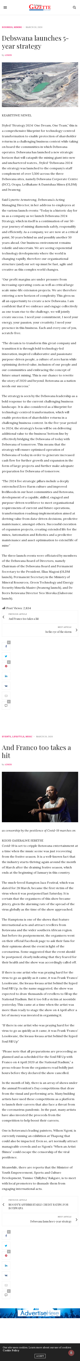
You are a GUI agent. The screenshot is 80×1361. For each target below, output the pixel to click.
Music (28, 737)
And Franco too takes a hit (36, 751)
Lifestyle (18, 737)
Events (6, 737)
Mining (18, 27)
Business (7, 27)
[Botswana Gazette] (40, 7)
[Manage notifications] (71, 1353)
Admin (8, 55)
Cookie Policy (11, 1350)
